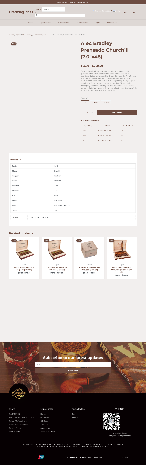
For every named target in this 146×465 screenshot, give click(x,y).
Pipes (30, 22)
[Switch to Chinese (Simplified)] (102, 11)
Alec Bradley (27, 35)
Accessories (112, 22)
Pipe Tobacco (45, 22)
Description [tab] (15, 160)
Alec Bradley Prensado (42, 35)
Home (11, 35)
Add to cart (117, 113)
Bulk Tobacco (63, 22)
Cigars (97, 22)
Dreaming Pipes (21, 12)
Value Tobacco (82, 22)
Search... (38, 9)
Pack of (84, 98)
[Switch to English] (117, 11)
